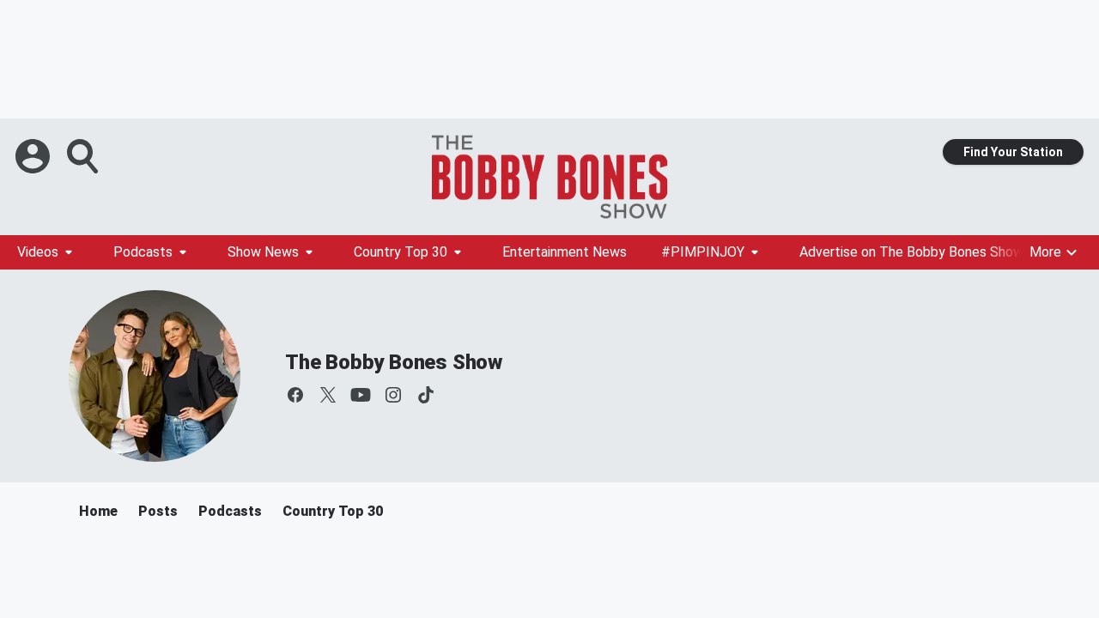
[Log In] (34, 156)
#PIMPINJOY (702, 252)
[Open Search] (84, 156)
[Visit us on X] (328, 395)
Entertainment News (564, 252)
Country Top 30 (400, 252)
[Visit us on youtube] (360, 395)
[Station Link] (549, 177)
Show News (263, 252)
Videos (37, 252)
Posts (158, 511)
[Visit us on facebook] (295, 395)
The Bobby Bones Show (393, 362)
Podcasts (143, 252)
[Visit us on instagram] (393, 395)
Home (98, 511)
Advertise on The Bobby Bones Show (911, 252)
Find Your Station (1013, 152)
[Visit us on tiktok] (426, 395)
